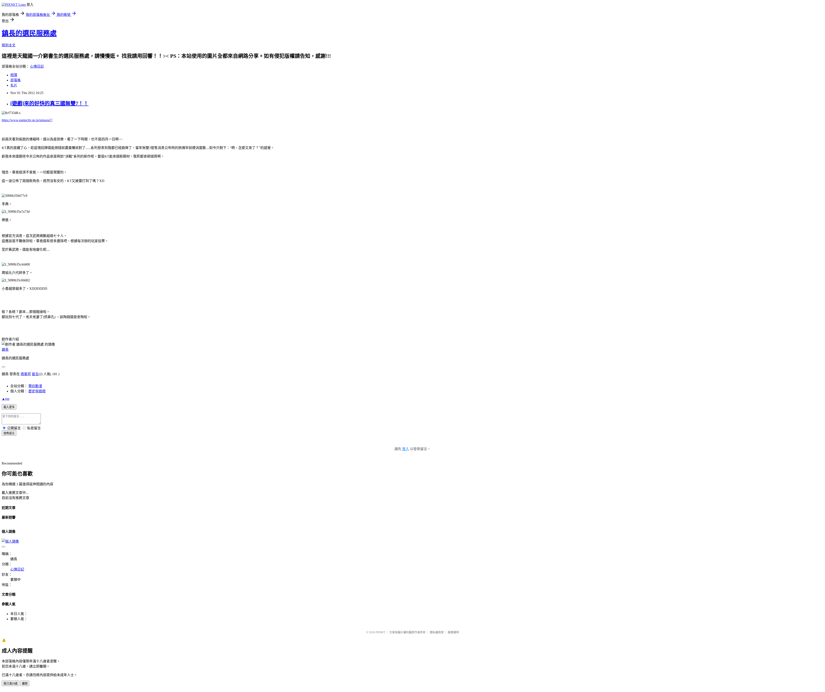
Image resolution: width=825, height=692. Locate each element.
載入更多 (9, 407)
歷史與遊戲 (37, 391)
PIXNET (380, 632)
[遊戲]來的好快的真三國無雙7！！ (49, 103)
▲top (5, 399)
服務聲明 (453, 632)
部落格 (15, 80)
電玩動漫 (35, 386)
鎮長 (5, 349)
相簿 (13, 75)
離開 (25, 683)
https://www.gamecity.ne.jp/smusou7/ (27, 120)
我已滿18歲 (10, 683)
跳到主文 (8, 45)
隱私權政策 (437, 632)
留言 (35, 374)
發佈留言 (9, 433)
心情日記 (37, 66)
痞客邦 (26, 374)
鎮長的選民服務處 (29, 33)
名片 (13, 85)
